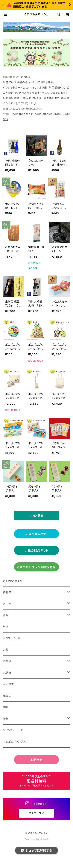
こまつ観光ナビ (36, 534)
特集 (6, 718)
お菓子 (7, 661)
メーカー (8, 603)
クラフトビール (12, 638)
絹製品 (7, 695)
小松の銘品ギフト (36, 550)
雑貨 (6, 707)
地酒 (6, 626)
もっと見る (36, 516)
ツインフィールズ (13, 730)
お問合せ (36, 760)
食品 (6, 615)
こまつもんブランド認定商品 (36, 567)
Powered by (32, 839)
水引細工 (8, 684)
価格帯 (7, 592)
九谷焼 (7, 672)
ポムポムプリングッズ (15, 741)
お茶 (5, 649)
